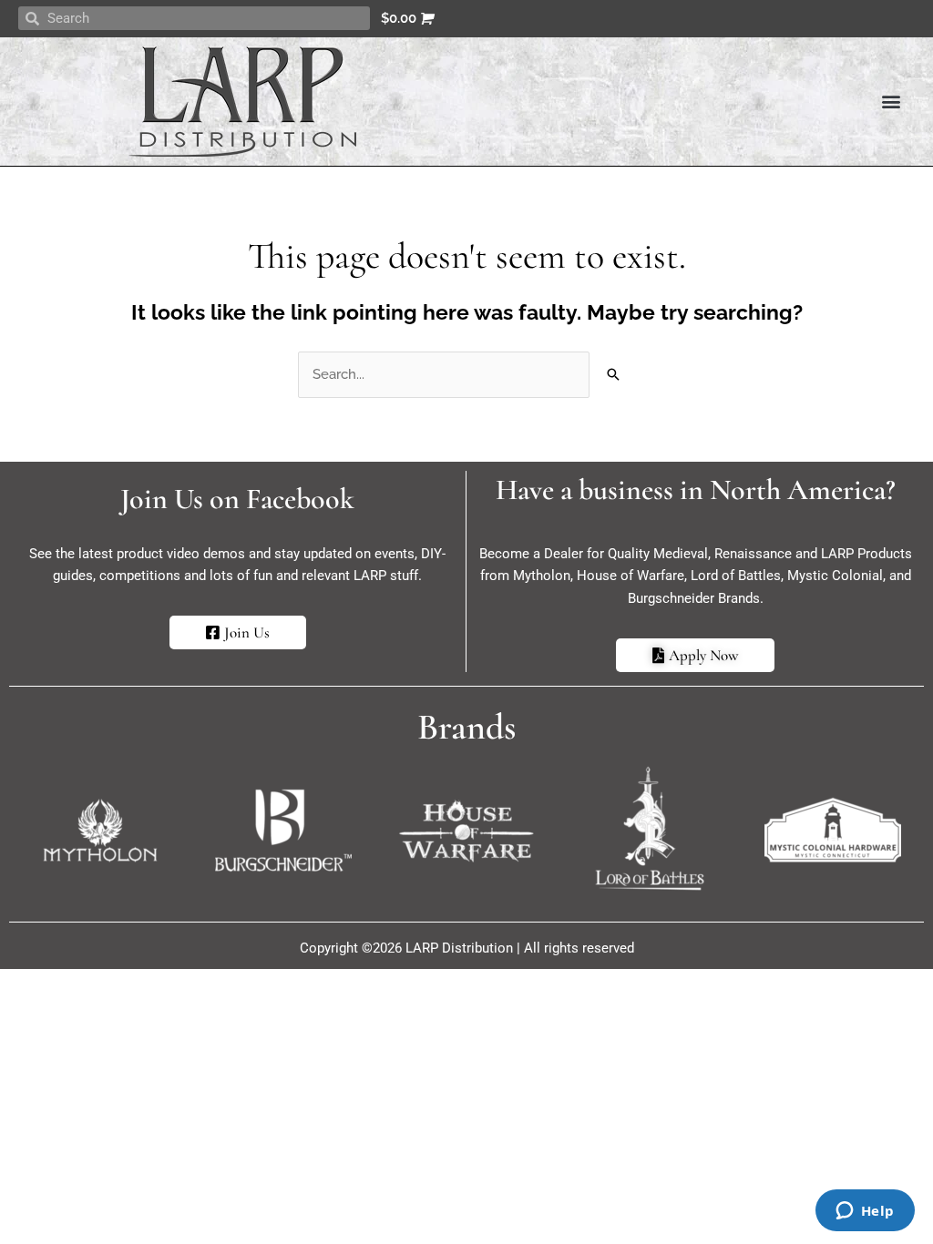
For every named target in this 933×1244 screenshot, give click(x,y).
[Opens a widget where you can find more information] (865, 1212)
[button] (891, 102)
